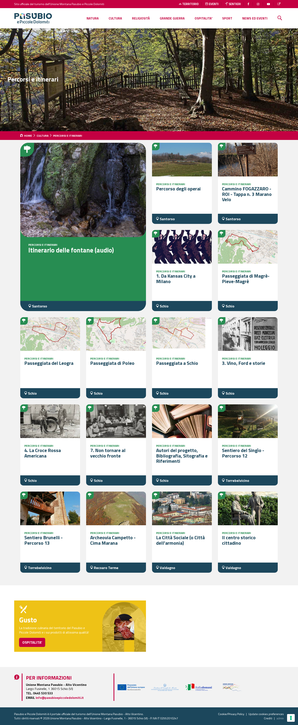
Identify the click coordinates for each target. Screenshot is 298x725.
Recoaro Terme (105, 567)
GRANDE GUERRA (172, 18)
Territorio (190, 4)
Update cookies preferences (266, 714)
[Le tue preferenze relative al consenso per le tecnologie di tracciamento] (291, 718)
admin (280, 718)
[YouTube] (269, 4)
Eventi (213, 4)
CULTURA (115, 18)
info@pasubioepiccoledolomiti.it (60, 697)
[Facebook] (249, 4)
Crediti (268, 718)
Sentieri (234, 4)
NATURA (93, 18)
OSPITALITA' (203, 18)
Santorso (39, 306)
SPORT (227, 18)
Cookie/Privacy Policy (231, 714)
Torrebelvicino (237, 480)
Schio (163, 306)
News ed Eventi (254, 18)
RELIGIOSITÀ (141, 18)
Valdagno (167, 567)
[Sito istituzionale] (279, 4)
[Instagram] (258, 4)
